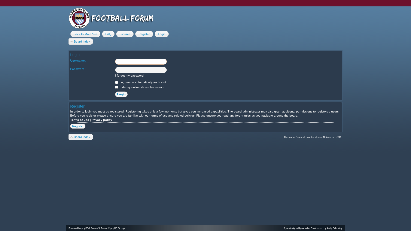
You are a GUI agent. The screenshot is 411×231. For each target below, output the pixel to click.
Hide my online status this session (142, 87)
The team (289, 137)
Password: (78, 69)
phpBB (85, 228)
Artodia (306, 228)
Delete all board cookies (308, 137)
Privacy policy (102, 119)
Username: (78, 60)
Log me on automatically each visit (142, 82)
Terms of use (79, 119)
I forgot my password (129, 75)
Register (77, 126)
